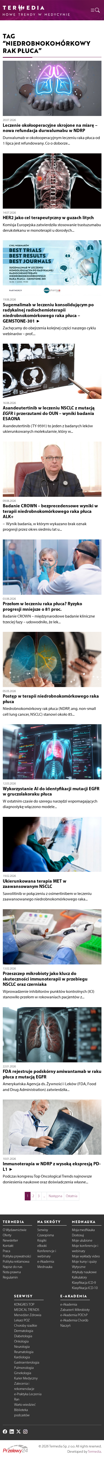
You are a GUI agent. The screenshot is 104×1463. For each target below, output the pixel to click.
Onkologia (21, 1341)
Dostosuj (78, 1235)
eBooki (42, 1246)
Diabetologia (23, 1336)
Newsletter (10, 1240)
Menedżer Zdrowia (27, 1315)
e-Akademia (45, 1261)
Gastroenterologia (26, 1362)
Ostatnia (71, 1196)
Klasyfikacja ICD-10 (85, 1288)
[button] (94, 10)
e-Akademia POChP (74, 1315)
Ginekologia (22, 1373)
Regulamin (10, 1277)
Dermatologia (23, 1331)
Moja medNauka (83, 1230)
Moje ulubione (82, 1240)
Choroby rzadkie (25, 1325)
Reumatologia (23, 1352)
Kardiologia (22, 1357)
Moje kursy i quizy (84, 1261)
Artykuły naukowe (84, 1272)
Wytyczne (79, 1267)
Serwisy (42, 1230)
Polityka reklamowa (16, 1261)
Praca (6, 1251)
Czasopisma (45, 1235)
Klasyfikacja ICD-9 (84, 1283)
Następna (55, 1196)
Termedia (94, 1451)
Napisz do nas (12, 1267)
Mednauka (44, 1267)
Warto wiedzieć (25, 1405)
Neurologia (22, 1347)
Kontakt (8, 1246)
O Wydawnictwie (15, 1230)
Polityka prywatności (17, 1256)
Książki (41, 1240)
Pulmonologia (24, 1368)
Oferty (7, 1235)
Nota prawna (12, 1272)
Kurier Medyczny (26, 1378)
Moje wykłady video (86, 1256)
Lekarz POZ (22, 1320)
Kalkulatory (79, 1277)
